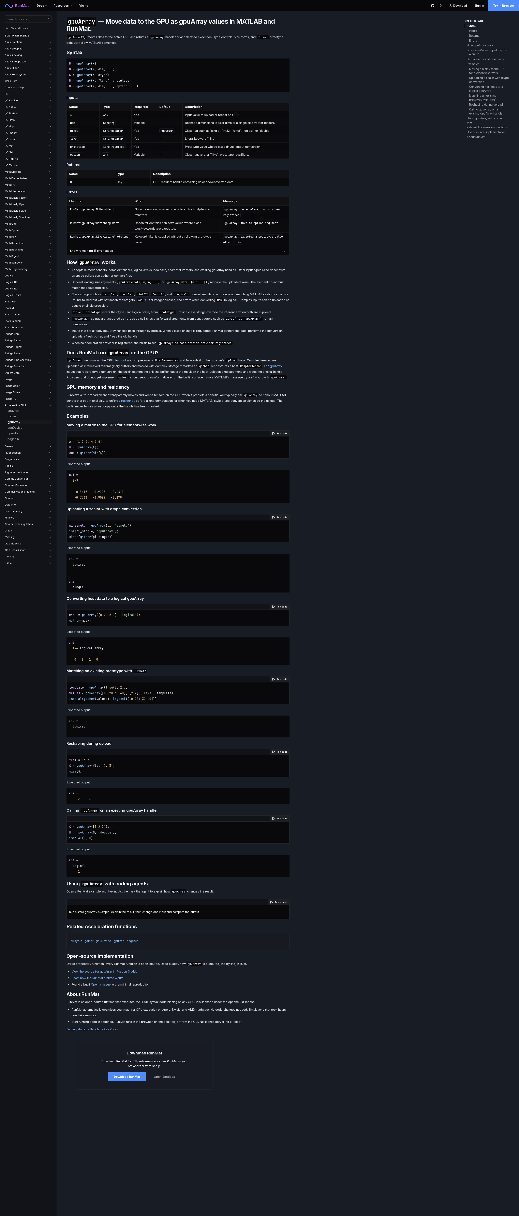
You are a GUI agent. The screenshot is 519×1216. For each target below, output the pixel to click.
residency (128, 401)
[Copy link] (86, 52)
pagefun (13, 439)
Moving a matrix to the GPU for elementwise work (487, 71)
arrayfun (13, 410)
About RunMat (476, 137)
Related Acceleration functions (487, 127)
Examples (473, 64)
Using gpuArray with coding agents (485, 120)
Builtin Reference (17, 35)
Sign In (479, 5)
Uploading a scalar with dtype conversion (489, 80)
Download (460, 5)
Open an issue (101, 984)
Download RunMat (127, 1076)
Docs (40, 5)
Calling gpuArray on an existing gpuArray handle (486, 111)
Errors (473, 40)
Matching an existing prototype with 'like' (482, 97)
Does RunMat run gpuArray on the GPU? (487, 52)
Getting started (76, 1029)
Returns (474, 35)
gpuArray (14, 422)
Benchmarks (98, 1029)
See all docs (19, 28)
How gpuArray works (481, 45)
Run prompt (281, 902)
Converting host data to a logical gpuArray (486, 88)
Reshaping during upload (486, 104)
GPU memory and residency (485, 59)
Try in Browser (503, 5)
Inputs (473, 30)
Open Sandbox (164, 1076)
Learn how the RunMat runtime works (97, 978)
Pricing (83, 5)
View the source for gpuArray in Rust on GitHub (104, 971)
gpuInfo (13, 433)
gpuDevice (15, 427)
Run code (282, 433)
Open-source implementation (486, 132)
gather (12, 416)
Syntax (471, 26)
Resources (61, 5)
